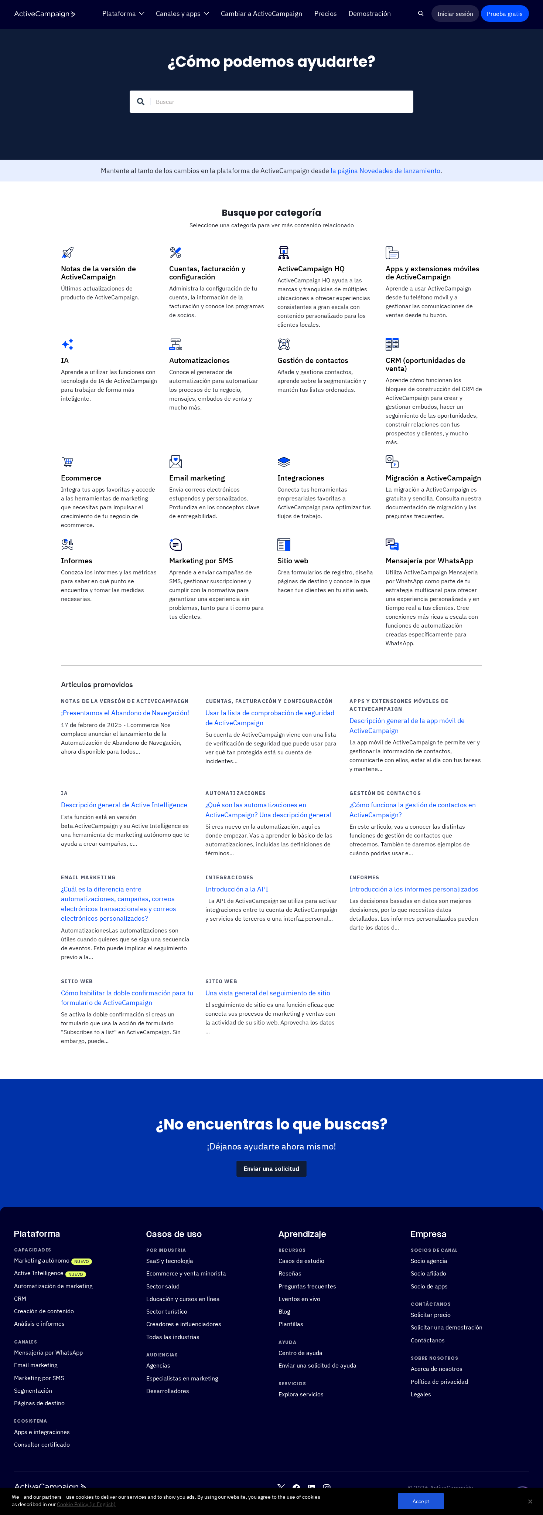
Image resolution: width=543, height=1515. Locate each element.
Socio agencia (429, 1261)
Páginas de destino (39, 1403)
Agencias (158, 1365)
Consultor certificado (42, 1444)
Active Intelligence (39, 1273)
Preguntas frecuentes (307, 1286)
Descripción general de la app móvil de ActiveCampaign (407, 725)
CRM (20, 1298)
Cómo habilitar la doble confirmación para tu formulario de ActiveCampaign (127, 998)
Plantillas (291, 1324)
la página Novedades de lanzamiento (385, 170)
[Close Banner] (530, 1501)
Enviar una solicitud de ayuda (317, 1365)
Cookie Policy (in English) (86, 1504)
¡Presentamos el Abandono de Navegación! (125, 713)
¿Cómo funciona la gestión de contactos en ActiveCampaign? (412, 810)
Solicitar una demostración (446, 1327)
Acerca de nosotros (436, 1369)
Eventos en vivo (299, 1299)
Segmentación (33, 1390)
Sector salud (163, 1286)
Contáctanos (428, 1340)
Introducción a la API (236, 889)
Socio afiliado (428, 1273)
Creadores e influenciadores (183, 1324)
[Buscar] (421, 13)
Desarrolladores (167, 1391)
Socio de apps (429, 1286)
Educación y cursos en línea (183, 1299)
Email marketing (35, 1365)
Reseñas (290, 1273)
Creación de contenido (44, 1311)
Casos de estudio (301, 1261)
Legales (421, 1394)
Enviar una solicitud (271, 1168)
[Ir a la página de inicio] (44, 14)
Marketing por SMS (39, 1377)
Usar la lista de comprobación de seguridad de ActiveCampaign (269, 718)
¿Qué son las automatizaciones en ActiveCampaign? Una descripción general (268, 810)
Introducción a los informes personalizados (413, 889)
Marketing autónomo (41, 1260)
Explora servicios (301, 1394)
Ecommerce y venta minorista (186, 1273)
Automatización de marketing (53, 1285)
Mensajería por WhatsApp (48, 1352)
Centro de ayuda (300, 1353)
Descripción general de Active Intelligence (124, 805)
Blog (284, 1311)
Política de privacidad (439, 1381)
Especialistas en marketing (182, 1378)
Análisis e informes (39, 1323)
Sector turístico (166, 1311)
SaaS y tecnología (169, 1261)
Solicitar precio (431, 1315)
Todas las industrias (172, 1337)
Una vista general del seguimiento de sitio (267, 993)
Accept (421, 1501)
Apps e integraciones (42, 1432)
